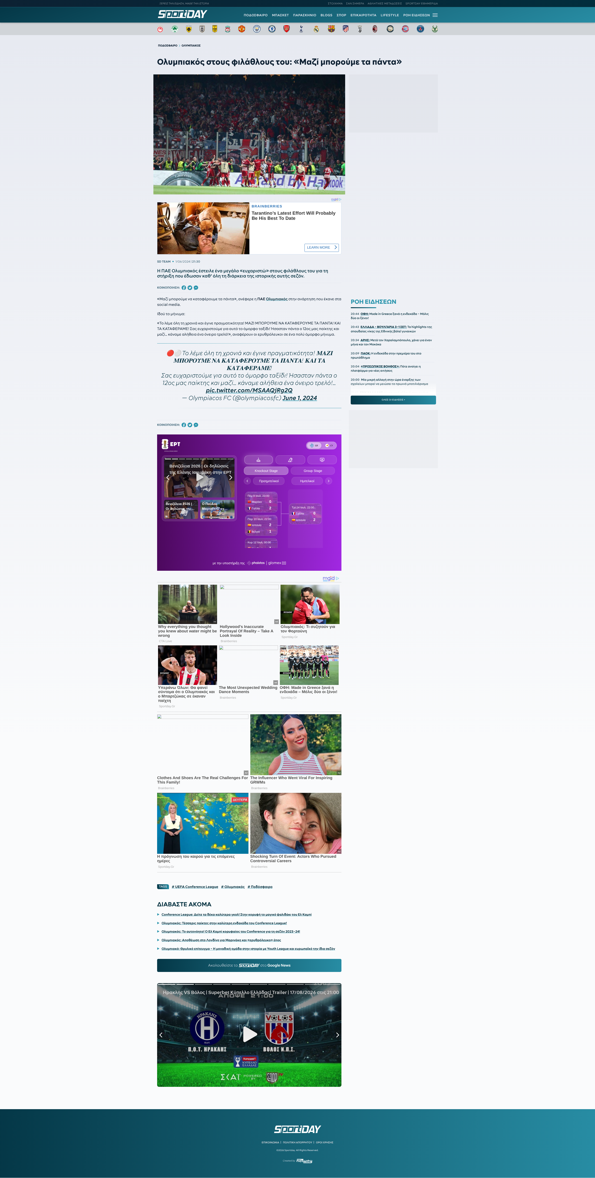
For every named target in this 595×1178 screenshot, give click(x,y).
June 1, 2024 (300, 398)
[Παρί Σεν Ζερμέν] (420, 29)
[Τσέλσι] (272, 29)
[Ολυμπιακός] (160, 29)
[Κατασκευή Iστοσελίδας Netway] (304, 1161)
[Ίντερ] (390, 29)
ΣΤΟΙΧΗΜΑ (335, 3)
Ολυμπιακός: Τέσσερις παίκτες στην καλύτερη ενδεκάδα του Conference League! (224, 923)
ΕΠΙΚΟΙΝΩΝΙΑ (270, 1142)
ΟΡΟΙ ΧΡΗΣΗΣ (324, 1142)
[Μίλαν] (375, 29)
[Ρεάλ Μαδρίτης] (316, 29)
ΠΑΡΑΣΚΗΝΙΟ (304, 15)
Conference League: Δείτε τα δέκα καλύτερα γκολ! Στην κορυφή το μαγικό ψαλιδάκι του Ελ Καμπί (237, 914)
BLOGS (326, 15)
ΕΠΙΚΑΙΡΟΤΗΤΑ (363, 15)
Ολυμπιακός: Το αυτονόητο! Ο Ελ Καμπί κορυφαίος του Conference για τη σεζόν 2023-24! (231, 931)
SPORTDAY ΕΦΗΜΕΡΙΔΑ (422, 3)
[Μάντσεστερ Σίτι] (257, 29)
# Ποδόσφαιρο (260, 887)
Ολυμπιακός (277, 299)
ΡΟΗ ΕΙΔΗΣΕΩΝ (416, 15)
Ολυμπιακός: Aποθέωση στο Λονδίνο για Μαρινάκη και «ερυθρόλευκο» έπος (221, 940)
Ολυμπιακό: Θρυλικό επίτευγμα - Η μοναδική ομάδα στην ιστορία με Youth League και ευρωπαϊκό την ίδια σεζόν (248, 949)
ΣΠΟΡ (341, 15)
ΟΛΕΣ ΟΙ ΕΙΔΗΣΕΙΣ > (393, 399)
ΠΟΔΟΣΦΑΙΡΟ (256, 15)
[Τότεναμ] (301, 29)
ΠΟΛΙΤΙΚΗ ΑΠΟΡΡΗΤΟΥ (297, 1142)
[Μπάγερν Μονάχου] (405, 29)
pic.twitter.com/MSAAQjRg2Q (249, 390)
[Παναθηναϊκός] (174, 29)
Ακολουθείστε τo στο (249, 965)
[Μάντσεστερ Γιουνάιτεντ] (241, 29)
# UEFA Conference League (195, 887)
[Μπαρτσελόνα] (331, 29)
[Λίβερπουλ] (228, 29)
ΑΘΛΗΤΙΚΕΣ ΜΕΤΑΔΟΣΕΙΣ (385, 3)
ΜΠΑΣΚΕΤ (280, 15)
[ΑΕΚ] (189, 29)
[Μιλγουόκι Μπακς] (435, 29)
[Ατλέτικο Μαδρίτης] (345, 29)
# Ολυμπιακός (233, 887)
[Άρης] (214, 29)
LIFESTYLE (390, 15)
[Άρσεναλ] (286, 29)
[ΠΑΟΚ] (202, 29)
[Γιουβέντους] (360, 29)
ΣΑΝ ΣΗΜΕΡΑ (355, 3)
